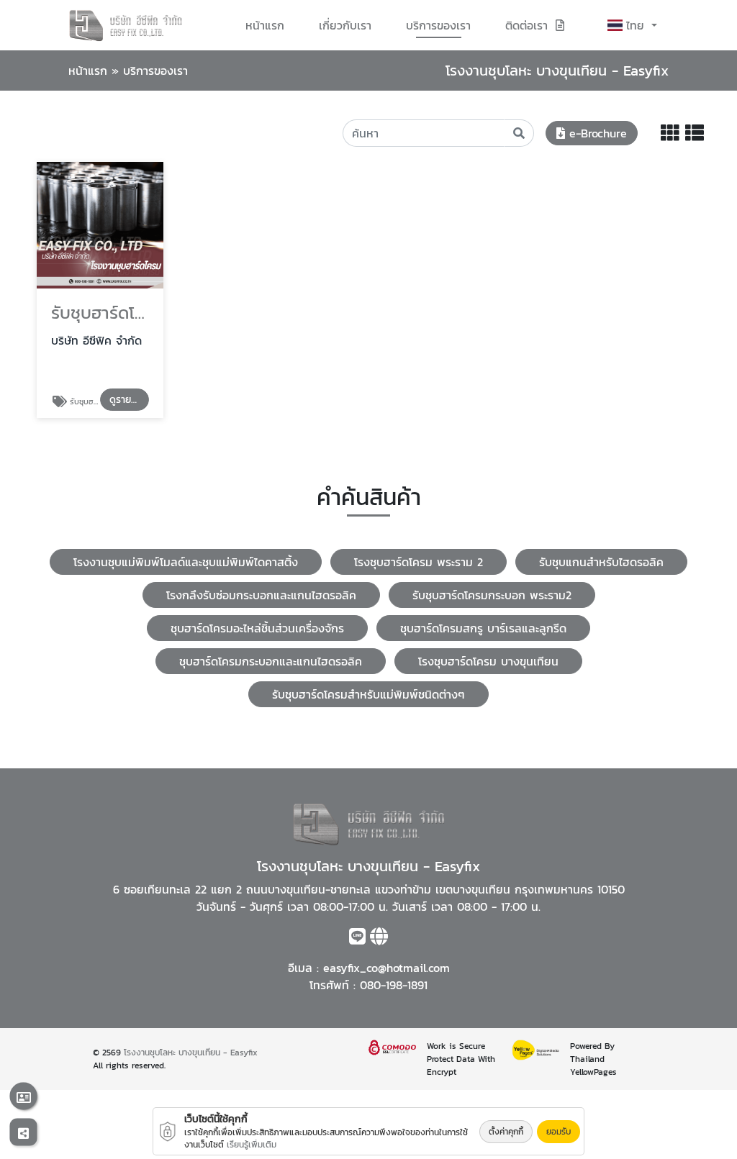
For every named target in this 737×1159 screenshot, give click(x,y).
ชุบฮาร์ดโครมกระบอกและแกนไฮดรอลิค (270, 661)
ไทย (637, 25)
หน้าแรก (264, 25)
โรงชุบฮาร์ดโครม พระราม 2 (418, 562)
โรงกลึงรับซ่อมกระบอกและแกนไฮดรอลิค (261, 595)
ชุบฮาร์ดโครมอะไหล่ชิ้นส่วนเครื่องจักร (257, 628)
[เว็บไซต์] (379, 938)
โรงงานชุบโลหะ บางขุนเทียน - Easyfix (191, 1052)
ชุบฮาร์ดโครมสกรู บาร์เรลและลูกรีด (483, 628)
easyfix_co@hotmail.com (386, 967)
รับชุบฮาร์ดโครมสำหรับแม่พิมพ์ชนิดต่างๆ (368, 694)
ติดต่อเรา (526, 25)
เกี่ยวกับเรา (345, 25)
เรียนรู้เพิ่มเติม (251, 1144)
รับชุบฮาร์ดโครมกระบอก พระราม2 (491, 595)
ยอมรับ (558, 1131)
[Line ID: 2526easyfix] (357, 938)
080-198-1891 (394, 985)
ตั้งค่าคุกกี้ (506, 1131)
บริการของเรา (438, 25)
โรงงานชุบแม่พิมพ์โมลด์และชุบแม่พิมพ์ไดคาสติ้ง (185, 562)
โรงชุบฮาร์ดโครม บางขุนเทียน (488, 661)
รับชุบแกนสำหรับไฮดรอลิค (601, 562)
